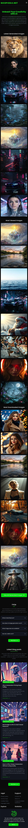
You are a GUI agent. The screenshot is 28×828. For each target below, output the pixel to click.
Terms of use (4, 799)
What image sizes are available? (10, 628)
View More (13, 640)
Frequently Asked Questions (19, 801)
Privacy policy (4, 796)
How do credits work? (8, 634)
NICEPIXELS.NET (9, 3)
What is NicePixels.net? (8, 618)
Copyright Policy (5, 803)
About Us (17, 799)
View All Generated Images (13, 595)
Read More (6, 698)
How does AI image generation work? (12, 623)
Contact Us (18, 796)
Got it (13, 824)
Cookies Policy (4, 801)
